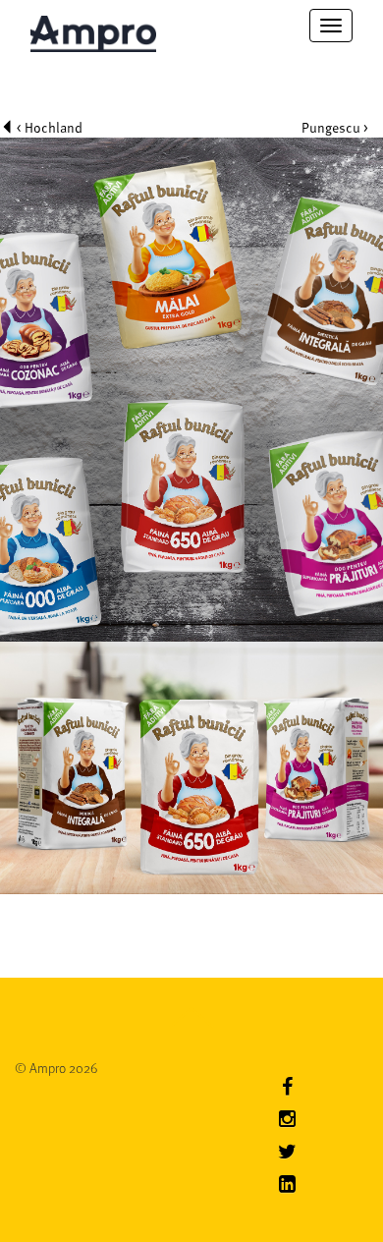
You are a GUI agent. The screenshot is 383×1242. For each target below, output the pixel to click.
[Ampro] (93, 25)
